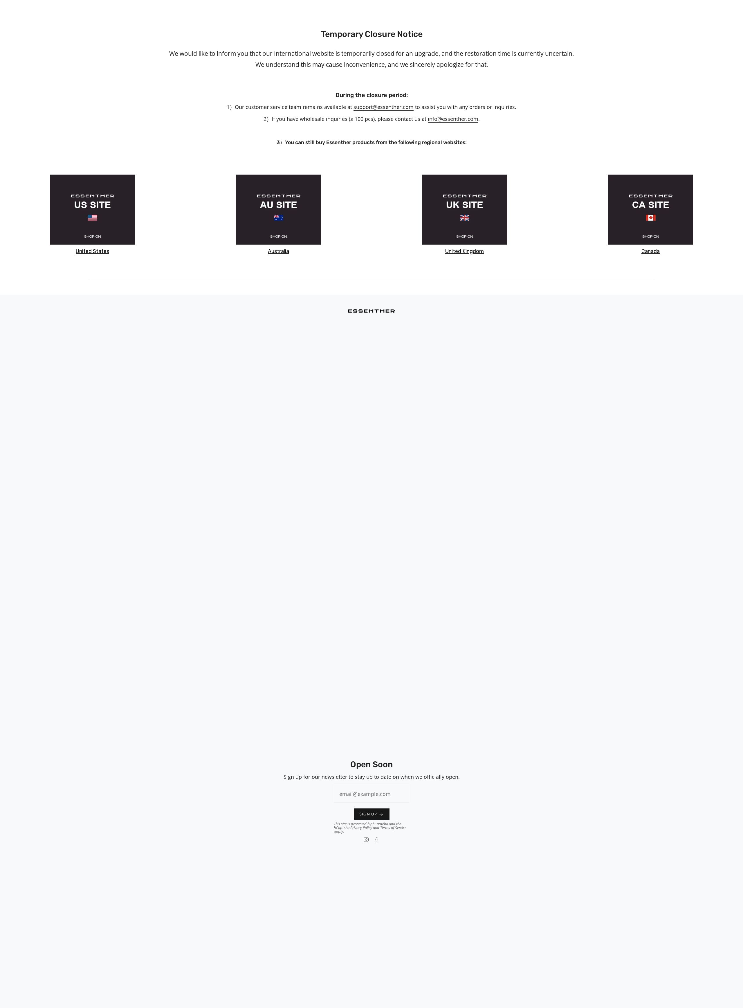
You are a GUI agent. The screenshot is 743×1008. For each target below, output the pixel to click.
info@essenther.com (453, 118)
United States (92, 251)
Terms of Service (393, 827)
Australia (278, 251)
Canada (650, 251)
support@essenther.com (384, 106)
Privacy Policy (361, 827)
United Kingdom (464, 251)
